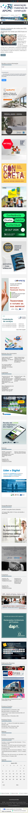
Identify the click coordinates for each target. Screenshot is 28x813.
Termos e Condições (23, 793)
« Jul (3, 785)
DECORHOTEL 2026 (6, 726)
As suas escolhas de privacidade (13, 809)
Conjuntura (5, 575)
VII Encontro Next (5, 716)
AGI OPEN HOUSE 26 (6, 709)
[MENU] (27, 23)
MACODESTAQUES (6, 711)
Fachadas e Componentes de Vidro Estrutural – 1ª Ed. (13, 742)
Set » (17, 785)
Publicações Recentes (8, 663)
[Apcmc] (2, 22)
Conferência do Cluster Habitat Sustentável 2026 (12, 712)
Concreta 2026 (5, 727)
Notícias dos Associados (9, 353)
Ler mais (3, 54)
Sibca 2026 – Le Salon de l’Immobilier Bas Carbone (12, 723)
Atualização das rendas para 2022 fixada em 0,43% (14, 32)
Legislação (5, 372)
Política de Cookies (14, 793)
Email (3, 67)
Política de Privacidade (5, 793)
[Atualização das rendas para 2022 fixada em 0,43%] (8, 35)
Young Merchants (7, 505)
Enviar (4, 80)
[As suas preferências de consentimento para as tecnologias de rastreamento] (19, 811)
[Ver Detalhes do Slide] (14, 15)
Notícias (4, 448)
